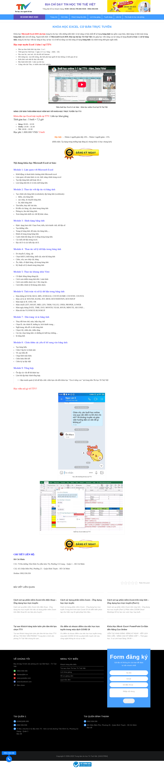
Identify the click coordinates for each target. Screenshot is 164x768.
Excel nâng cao (76, 380)
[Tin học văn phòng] (82, 764)
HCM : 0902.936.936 (90, 9)
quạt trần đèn (65, 680)
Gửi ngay (128, 701)
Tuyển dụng (108, 17)
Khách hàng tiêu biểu (79, 17)
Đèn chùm (21, 685)
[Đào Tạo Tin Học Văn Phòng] (23, 7)
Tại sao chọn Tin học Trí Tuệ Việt (72, 668)
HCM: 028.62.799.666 (73, 9)
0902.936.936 (22, 671)
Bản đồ (19, 734)
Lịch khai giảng (95, 17)
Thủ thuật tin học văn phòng (134, 17)
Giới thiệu (64, 17)
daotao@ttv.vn (22, 674)
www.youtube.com (24, 678)
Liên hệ (118, 17)
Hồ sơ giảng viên (66, 676)
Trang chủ (53, 17)
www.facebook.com (24, 682)
